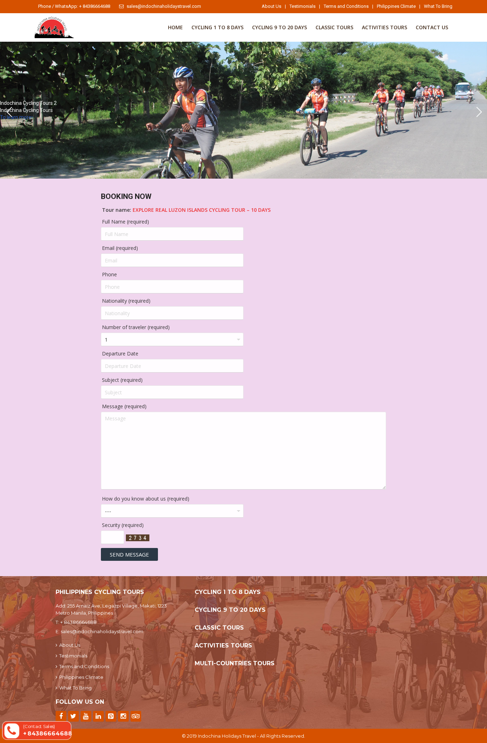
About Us (271, 6)
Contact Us (432, 27)
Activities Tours (384, 27)
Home (175, 27)
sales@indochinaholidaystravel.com (164, 6)
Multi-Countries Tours (235, 663)
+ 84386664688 (78, 622)
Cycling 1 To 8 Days (217, 27)
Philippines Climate (396, 6)
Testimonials (302, 6)
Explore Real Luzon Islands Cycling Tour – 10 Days (202, 209)
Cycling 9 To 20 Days (279, 27)
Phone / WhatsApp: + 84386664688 (74, 6)
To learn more (15, 117)
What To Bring (438, 6)
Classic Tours (334, 27)
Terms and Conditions (346, 6)
